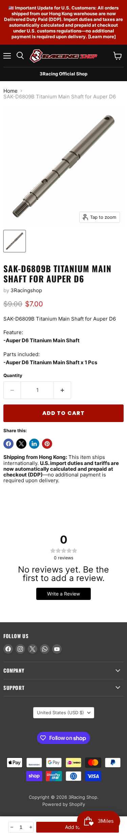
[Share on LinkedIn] (34, 444)
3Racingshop (26, 290)
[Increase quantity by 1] (62, 390)
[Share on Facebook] (8, 444)
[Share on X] (21, 444)
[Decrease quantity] (11, 827)
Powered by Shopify (63, 804)
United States (60, 712)
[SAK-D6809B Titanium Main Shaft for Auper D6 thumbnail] (14, 241)
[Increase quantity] (30, 827)
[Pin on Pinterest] (47, 444)
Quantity (12, 375)
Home (10, 91)
